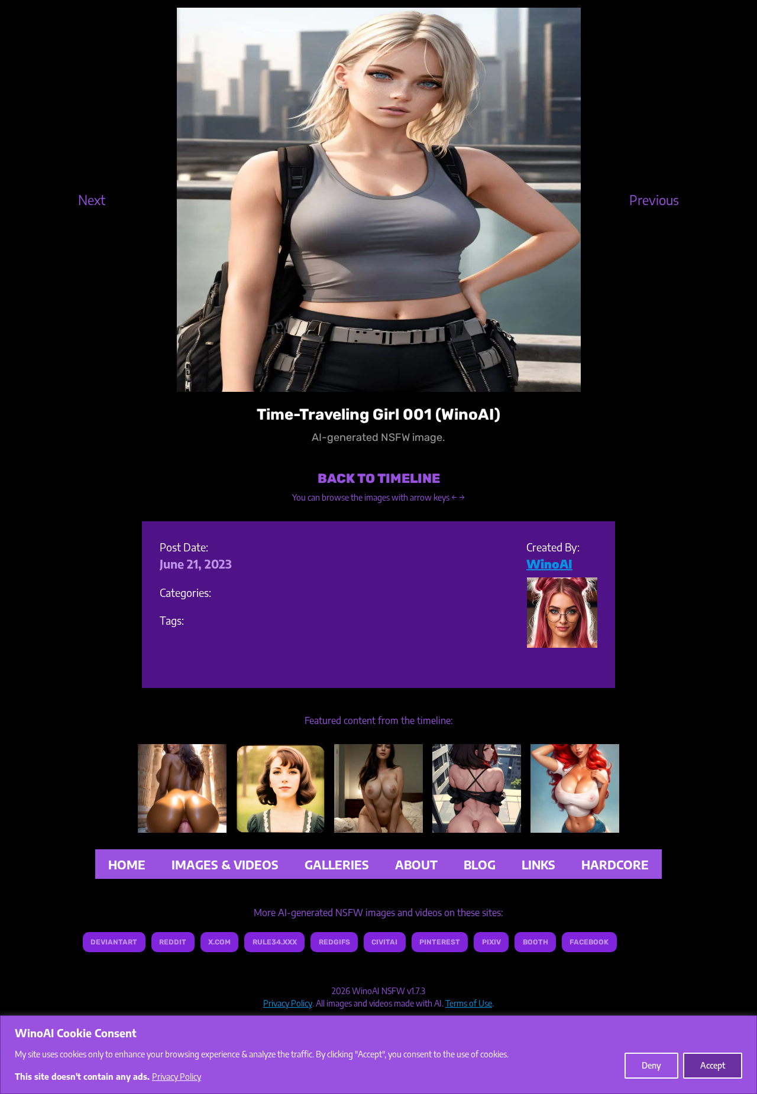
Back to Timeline (379, 478)
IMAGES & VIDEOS (225, 864)
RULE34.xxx (275, 942)
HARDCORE (615, 864)
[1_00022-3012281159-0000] (476, 823)
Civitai (384, 942)
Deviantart (113, 942)
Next (91, 199)
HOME (126, 864)
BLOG (480, 864)
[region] (378, 1054)
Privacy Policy (176, 1077)
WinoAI (549, 563)
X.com (219, 942)
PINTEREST (439, 942)
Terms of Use (468, 1003)
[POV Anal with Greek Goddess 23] (182, 823)
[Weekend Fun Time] (378, 823)
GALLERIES (337, 864)
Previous (654, 199)
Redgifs (334, 942)
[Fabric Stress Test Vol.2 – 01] (574, 823)
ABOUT (416, 864)
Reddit (172, 942)
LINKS (538, 864)
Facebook (589, 942)
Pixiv (491, 942)
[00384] (280, 823)
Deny (651, 1065)
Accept (712, 1065)
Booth (535, 942)
